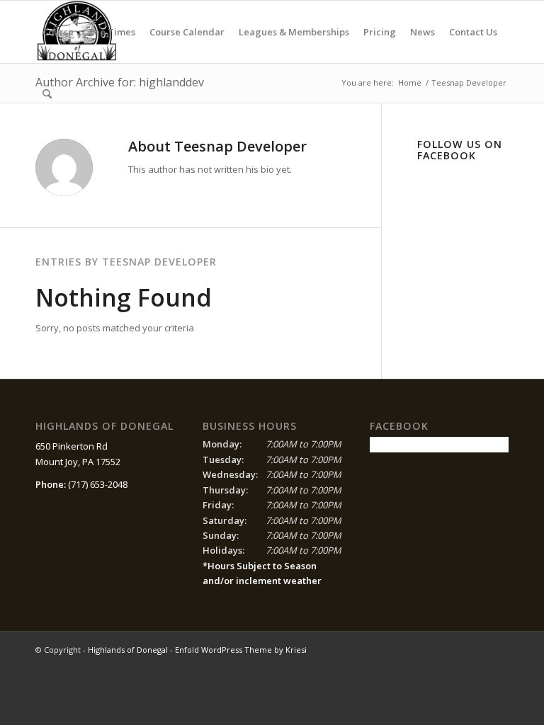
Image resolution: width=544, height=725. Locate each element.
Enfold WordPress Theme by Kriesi (241, 649)
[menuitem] (58, 32)
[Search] (47, 94)
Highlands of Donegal (128, 649)
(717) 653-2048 (98, 484)
